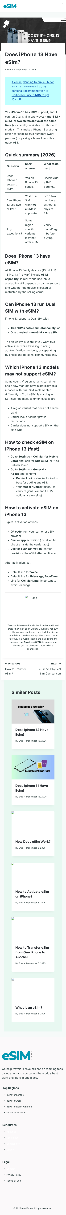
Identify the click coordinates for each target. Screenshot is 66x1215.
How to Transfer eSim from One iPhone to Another (32, 952)
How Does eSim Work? (33, 842)
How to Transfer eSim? (15, 668)
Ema (10, 69)
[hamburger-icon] (59, 6)
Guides (9, 48)
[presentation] (33, 711)
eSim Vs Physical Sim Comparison (50, 668)
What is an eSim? (28, 1007)
